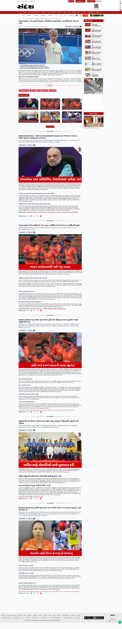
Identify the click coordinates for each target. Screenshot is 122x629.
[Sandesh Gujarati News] (27, 6)
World (64, 12)
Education (36, 15)
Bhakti (97, 12)
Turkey (38, 90)
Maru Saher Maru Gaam (33, 12)
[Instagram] (120, 7)
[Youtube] (120, 10)
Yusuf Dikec (44, 90)
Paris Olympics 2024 (24, 90)
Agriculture (50, 15)
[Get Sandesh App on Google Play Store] (89, 618)
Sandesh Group (44, 617)
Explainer (29, 15)
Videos (23, 15)
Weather (43, 12)
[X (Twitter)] (78, 26)
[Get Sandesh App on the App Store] (99, 618)
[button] (97, 1)
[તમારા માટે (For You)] (80, 15)
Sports (74, 12)
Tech (56, 15)
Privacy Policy (35, 617)
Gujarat (25, 12)
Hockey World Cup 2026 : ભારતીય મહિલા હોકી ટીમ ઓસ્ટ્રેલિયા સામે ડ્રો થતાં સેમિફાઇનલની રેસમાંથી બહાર (53, 591)
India (48, 12)
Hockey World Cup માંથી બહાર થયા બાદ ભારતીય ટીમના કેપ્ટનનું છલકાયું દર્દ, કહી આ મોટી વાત (50, 410)
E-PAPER (72, 1)
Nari (61, 15)
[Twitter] (120, 5)
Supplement (80, 1)
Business (59, 12)
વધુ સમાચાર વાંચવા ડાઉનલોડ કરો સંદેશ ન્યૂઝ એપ (31, 496)
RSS (23, 617)
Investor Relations (6, 617)
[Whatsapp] (120, 1)
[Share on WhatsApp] (120, 622)
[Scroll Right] (74, 15)
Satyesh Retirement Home (55, 617)
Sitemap (28, 617)
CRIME (78, 12)
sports (24, 18)
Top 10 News (89, 20)
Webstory (53, 12)
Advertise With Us (16, 617)
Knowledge (43, 15)
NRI (65, 15)
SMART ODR (77, 617)
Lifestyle (83, 12)
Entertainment (91, 12)
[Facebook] (120, 3)
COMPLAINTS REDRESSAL (68, 617)
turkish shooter (52, 90)
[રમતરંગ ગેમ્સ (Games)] (76, 15)
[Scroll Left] (19, 15)
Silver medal (32, 90)
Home (20, 12)
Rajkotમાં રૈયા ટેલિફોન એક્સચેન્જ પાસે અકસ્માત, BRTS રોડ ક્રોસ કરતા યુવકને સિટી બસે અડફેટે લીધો (52, 212)
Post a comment (50, 126)
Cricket (69, 12)
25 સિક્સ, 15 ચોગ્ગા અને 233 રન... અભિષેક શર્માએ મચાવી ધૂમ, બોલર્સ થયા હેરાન (46, 308)
